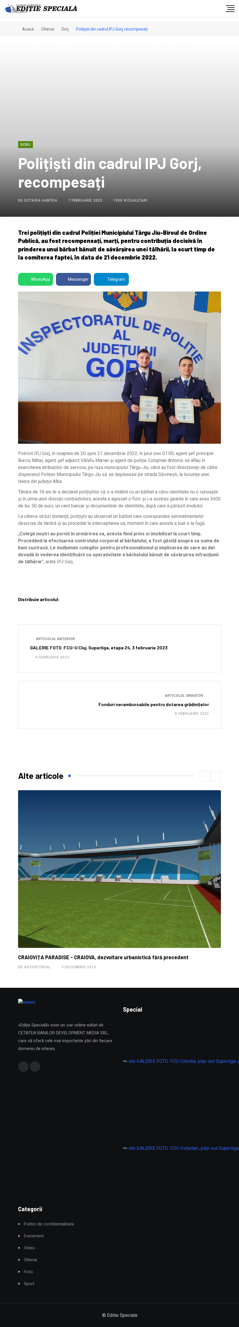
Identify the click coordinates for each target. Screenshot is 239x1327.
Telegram (116, 279)
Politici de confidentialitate (49, 1224)
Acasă (27, 29)
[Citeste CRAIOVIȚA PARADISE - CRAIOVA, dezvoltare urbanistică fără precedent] (119, 869)
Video (29, 1248)
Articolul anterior (55, 639)
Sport (29, 1284)
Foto (28, 1272)
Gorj (65, 29)
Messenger (78, 279)
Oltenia (47, 29)
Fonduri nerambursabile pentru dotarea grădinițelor (154, 704)
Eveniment (34, 1236)
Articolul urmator (184, 696)
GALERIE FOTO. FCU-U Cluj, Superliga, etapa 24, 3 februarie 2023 (99, 647)
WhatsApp (40, 279)
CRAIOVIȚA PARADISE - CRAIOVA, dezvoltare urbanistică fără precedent (103, 957)
